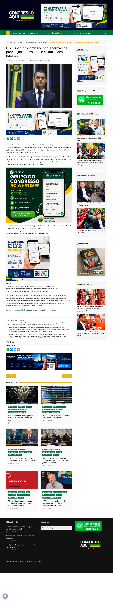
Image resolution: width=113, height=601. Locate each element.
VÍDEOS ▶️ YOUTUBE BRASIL (61, 33)
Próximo (66, 376)
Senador (56, 455)
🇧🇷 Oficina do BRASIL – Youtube (89, 114)
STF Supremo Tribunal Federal (51, 412)
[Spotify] (10, 342)
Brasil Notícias (24, 60)
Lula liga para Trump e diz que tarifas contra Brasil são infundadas (22, 546)
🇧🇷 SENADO (45, 33)
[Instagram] (8, 342)
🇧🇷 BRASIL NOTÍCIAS (18, 33)
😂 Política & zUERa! (84, 285)
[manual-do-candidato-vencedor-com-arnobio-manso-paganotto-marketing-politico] (91, 261)
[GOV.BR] (28, 258)
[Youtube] (13, 342)
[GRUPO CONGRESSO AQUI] (39, 195)
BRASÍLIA (32, 60)
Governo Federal (13, 452)
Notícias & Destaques (41, 60)
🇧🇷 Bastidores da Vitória (86, 176)
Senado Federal (47, 455)
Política (50, 60)
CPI (28, 492)
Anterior (12, 376)
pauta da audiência (19, 310)
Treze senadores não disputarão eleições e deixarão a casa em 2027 (20, 418)
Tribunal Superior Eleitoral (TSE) (17, 412)
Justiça (63, 406)
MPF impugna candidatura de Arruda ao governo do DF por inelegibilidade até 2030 (54, 503)
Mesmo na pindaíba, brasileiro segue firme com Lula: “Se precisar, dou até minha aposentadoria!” (90, 309)
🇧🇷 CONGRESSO (33, 33)
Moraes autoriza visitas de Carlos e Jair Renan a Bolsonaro (21, 537)
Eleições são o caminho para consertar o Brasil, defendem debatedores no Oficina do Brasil (90, 138)
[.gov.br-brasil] (74, 16)
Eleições (29, 406)
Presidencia (18, 455)
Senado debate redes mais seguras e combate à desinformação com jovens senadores (56, 460)
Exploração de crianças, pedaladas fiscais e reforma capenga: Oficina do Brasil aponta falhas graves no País (90, 163)
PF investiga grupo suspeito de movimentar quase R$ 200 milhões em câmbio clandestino (21, 503)
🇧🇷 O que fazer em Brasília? (82, 33)
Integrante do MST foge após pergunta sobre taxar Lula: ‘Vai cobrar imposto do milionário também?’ (91, 333)
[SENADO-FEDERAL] (39, 361)
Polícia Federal (13, 497)
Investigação (12, 495)
